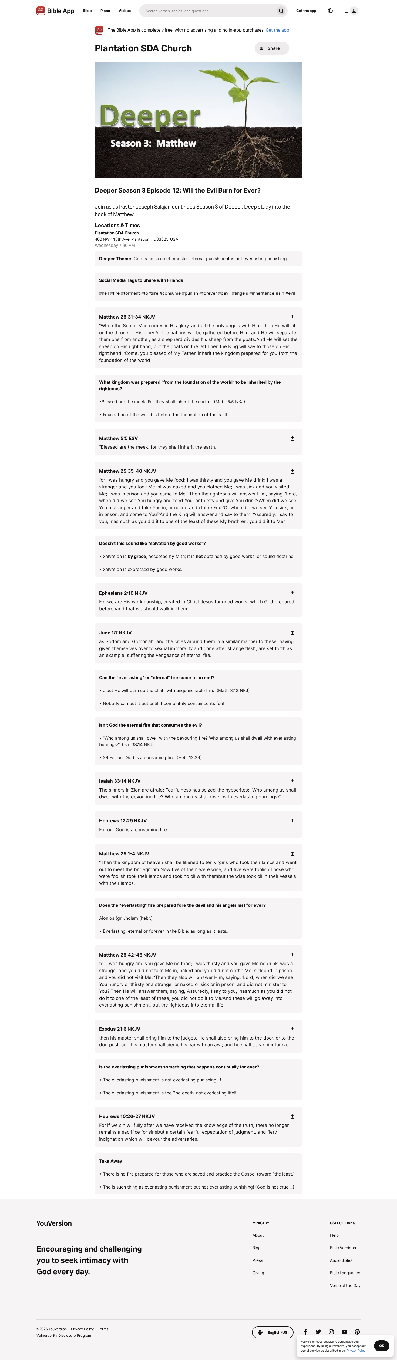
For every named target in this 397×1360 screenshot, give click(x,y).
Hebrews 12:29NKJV (123, 820)
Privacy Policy (82, 1329)
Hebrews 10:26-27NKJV (127, 1116)
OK (381, 1346)
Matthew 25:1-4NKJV (124, 853)
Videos (125, 10)
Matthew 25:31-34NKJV (127, 317)
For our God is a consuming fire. (133, 829)
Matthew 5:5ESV (118, 438)
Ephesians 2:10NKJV (123, 593)
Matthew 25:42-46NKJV (127, 955)
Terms (103, 1329)
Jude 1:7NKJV (115, 633)
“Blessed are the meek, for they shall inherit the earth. (157, 447)
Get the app (306, 10)
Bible (87, 10)
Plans (105, 10)
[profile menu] (350, 10)
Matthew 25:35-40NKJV (127, 471)
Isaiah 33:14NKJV (120, 781)
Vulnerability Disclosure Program (63, 1335)
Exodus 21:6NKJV (119, 1029)
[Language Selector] (330, 10)
